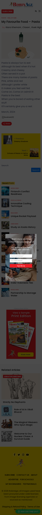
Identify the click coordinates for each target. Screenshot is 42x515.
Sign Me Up (21, 266)
